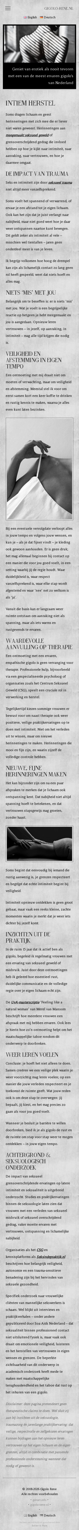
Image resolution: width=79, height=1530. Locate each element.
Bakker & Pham (39, 1525)
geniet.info (39, 1500)
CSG (40, 1250)
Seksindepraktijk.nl (51, 1257)
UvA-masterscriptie (25, 1002)
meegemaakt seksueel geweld (27, 135)
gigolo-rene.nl (58, 8)
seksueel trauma (60, 182)
